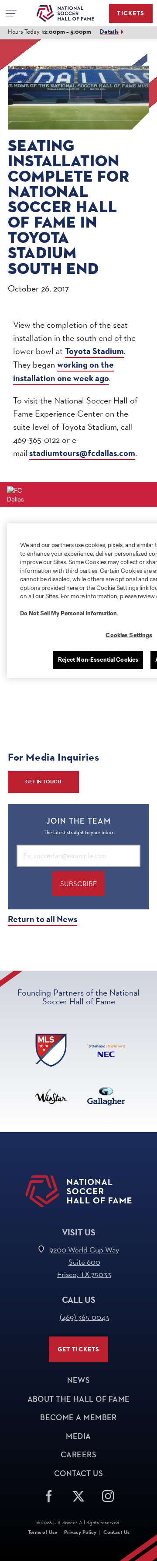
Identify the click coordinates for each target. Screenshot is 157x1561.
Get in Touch (43, 781)
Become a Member (78, 1417)
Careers (78, 1454)
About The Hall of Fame (78, 1399)
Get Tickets (79, 1349)
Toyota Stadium (94, 351)
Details (109, 31)
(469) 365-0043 (84, 1317)
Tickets (130, 13)
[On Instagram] (108, 1494)
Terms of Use (42, 1532)
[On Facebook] (49, 1494)
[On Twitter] (78, 1494)
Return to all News (42, 919)
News (78, 1380)
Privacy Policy (80, 1532)
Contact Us (78, 1473)
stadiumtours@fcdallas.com (82, 453)
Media (78, 1436)
